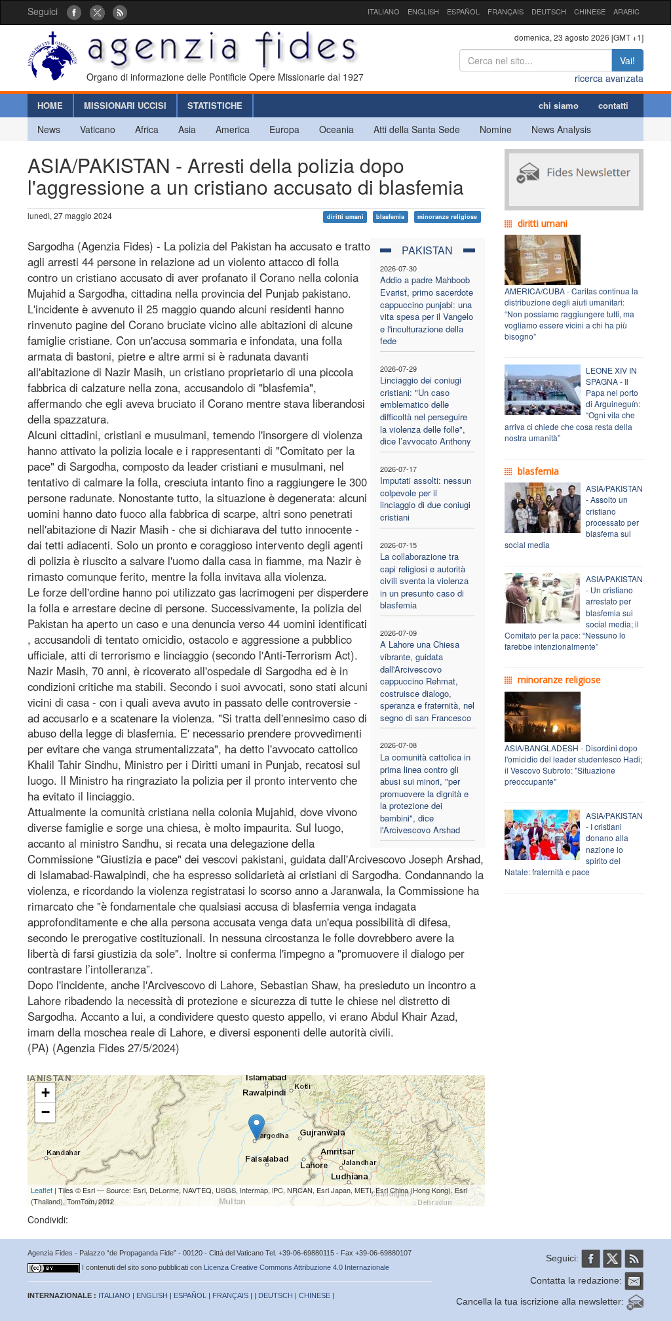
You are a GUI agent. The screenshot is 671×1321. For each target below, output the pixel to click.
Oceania (336, 129)
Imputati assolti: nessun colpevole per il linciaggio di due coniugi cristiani (425, 498)
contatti (613, 105)
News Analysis (561, 129)
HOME (50, 105)
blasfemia (390, 216)
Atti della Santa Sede (417, 129)
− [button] (45, 1112)
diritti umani (345, 216)
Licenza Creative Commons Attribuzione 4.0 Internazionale (296, 1267)
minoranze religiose (447, 216)
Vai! (627, 60)
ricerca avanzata (609, 78)
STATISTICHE (214, 105)
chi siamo (559, 105)
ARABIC (626, 11)
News (48, 129)
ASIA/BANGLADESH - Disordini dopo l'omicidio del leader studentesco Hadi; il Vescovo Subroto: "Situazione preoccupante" (573, 764)
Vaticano (97, 129)
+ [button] (45, 1092)
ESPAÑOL (463, 11)
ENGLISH (423, 11)
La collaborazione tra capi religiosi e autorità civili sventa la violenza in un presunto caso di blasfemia (424, 580)
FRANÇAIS (506, 11)
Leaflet (41, 1190)
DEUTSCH (548, 11)
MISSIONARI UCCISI (125, 105)
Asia (187, 129)
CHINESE (589, 11)
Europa (284, 129)
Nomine (496, 129)
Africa (147, 129)
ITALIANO (384, 11)
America (233, 129)
